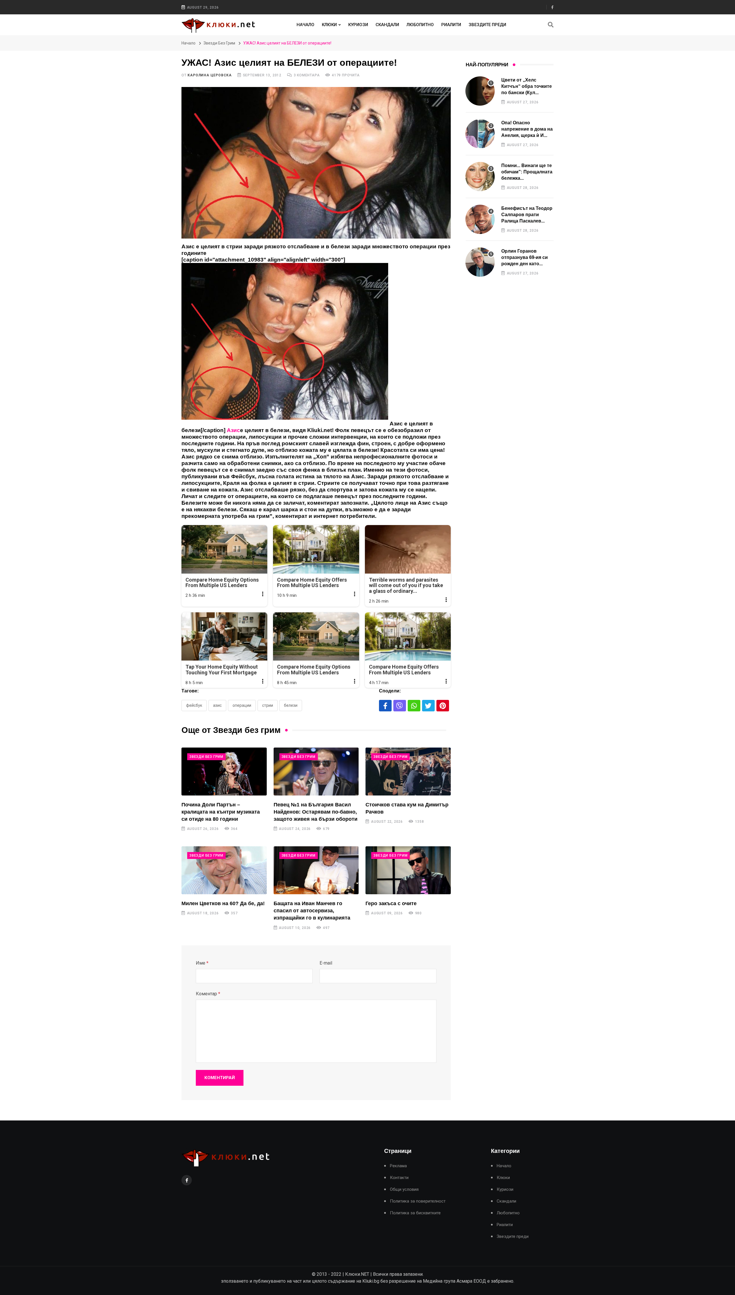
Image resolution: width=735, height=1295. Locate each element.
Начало (305, 24)
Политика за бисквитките (415, 1213)
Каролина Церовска (209, 75)
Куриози (358, 24)
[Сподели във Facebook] (385, 705)
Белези (290, 705)
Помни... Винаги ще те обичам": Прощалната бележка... (526, 172)
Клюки (329, 24)
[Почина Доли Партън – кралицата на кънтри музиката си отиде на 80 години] (224, 771)
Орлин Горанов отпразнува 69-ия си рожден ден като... (524, 257)
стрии (267, 705)
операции (242, 705)
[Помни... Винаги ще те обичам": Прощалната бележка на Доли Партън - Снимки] (480, 176)
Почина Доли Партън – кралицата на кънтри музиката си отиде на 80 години (220, 812)
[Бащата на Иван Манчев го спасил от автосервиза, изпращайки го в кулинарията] (316, 870)
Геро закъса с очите (391, 903)
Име (202, 963)
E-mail (326, 963)
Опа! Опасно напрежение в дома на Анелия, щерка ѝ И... (527, 129)
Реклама (398, 1166)
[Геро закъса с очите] (408, 870)
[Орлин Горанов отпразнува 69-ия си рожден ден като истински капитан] (480, 262)
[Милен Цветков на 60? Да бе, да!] (224, 870)
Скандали (387, 24)
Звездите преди (487, 24)
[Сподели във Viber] (399, 705)
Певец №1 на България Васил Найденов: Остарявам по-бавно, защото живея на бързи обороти (315, 812)
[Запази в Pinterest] (442, 705)
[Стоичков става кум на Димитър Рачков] (408, 771)
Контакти (399, 1178)
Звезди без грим (219, 43)
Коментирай (219, 1077)
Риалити (451, 24)
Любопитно (420, 24)
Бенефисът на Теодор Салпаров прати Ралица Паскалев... (526, 215)
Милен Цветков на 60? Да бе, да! (223, 903)
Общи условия (404, 1189)
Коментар (208, 993)
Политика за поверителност (418, 1201)
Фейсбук (194, 705)
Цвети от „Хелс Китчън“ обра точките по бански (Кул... (526, 86)
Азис (217, 705)
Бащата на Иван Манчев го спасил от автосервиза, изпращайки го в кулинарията (312, 911)
